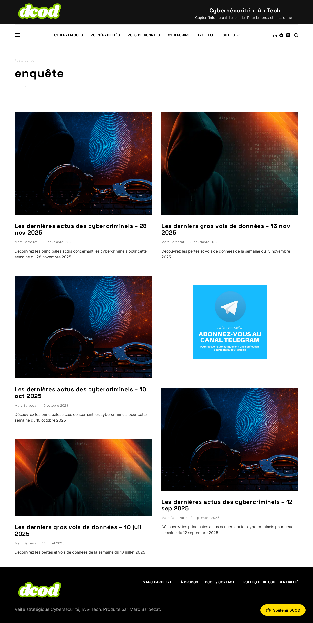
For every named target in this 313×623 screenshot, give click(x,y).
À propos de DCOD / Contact (207, 582)
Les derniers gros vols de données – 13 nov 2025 (225, 229)
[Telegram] (281, 35)
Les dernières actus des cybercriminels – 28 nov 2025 (81, 229)
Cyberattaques (68, 35)
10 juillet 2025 (53, 543)
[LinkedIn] (275, 35)
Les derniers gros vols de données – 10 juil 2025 (78, 530)
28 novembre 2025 (57, 242)
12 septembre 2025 (204, 518)
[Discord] (288, 35)
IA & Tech (206, 35)
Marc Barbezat (26, 242)
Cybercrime (179, 35)
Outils (229, 35)
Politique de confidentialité (270, 582)
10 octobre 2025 (55, 405)
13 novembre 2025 (203, 242)
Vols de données (144, 35)
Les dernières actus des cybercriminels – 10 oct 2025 (80, 393)
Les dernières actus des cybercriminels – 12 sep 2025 (227, 505)
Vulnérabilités (105, 35)
